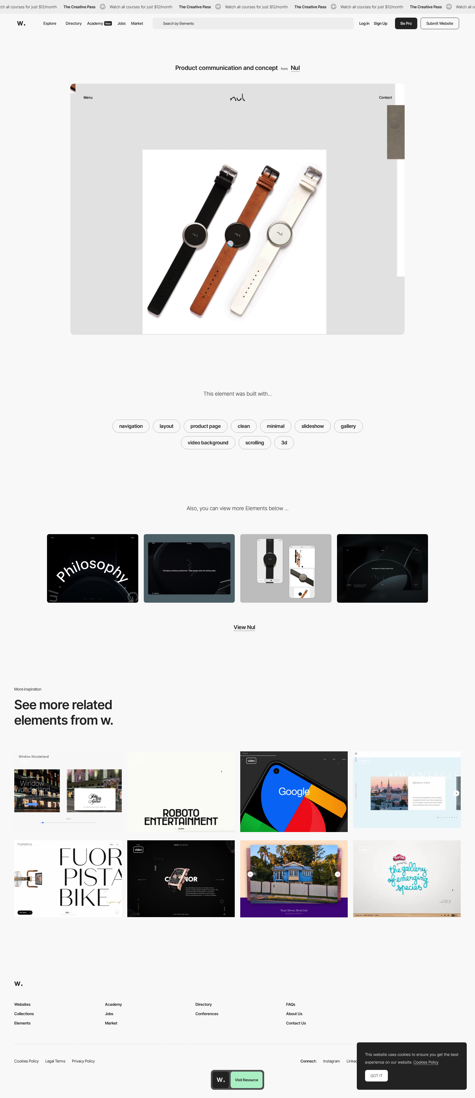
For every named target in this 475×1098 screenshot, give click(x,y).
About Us (294, 1013)
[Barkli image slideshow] (407, 789)
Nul (295, 68)
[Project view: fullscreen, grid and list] (294, 791)
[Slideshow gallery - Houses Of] (294, 878)
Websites (22, 1004)
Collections (24, 1013)
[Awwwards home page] (220, 1080)
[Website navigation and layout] (181, 791)
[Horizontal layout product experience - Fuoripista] (68, 878)
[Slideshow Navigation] (68, 791)
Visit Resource (246, 1080)
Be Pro (406, 23)
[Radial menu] (92, 568)
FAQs (290, 1004)
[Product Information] (382, 568)
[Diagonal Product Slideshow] (181, 878)
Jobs (121, 23)
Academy (99, 23)
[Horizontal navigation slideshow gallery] (407, 878)
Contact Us (296, 1023)
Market (137, 23)
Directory (74, 23)
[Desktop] (189, 568)
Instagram (331, 1061)
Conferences (206, 1013)
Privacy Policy (83, 1061)
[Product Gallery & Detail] (286, 568)
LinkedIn (354, 1061)
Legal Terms (55, 1061)
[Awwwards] (21, 23)
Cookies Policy (26, 1061)
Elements (22, 1023)
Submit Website (439, 23)
